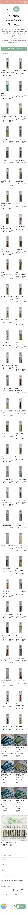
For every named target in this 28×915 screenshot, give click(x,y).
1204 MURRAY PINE (6, 117)
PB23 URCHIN (19, 500)
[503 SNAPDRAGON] (7, 242)
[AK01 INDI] (7, 696)
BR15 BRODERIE (7, 479)
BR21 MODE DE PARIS (7, 682)
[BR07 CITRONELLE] (7, 515)
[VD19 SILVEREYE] (20, 628)
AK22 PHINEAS (20, 479)
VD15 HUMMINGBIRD (20, 273)
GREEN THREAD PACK (9, 842)
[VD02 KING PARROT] (7, 584)
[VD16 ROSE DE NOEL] (7, 403)
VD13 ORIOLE (19, 726)
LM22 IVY (18, 204)
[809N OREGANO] (20, 63)
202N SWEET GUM (6, 205)
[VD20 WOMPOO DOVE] (7, 650)
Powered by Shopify (14, 905)
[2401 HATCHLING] (7, 493)
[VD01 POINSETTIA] (20, 696)
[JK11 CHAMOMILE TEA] (7, 265)
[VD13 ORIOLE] (20, 719)
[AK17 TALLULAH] (20, 584)
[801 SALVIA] (20, 173)
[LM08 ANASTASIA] (20, 335)
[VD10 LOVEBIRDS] (20, 561)
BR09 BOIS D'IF (7, 726)
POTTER (17, 139)
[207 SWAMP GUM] (20, 289)
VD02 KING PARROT (5, 592)
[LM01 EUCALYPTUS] (7, 449)
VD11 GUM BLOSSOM (18, 547)
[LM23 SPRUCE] (20, 152)
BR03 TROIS (5, 569)
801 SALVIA (18, 181)
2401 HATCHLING (6, 501)
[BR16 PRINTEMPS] (20, 515)
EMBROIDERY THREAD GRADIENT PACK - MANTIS (20, 750)
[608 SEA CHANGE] (7, 86)
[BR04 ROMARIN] (20, 650)
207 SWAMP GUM (18, 298)
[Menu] (2, 9)
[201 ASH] (20, 449)
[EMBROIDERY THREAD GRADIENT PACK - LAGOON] (7, 740)
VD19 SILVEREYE (18, 636)
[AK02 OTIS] (20, 607)
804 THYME (5, 320)
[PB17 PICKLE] (20, 242)
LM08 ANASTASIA (18, 343)
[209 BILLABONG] (7, 358)
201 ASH (17, 456)
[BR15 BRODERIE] (7, 472)
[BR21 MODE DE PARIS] (7, 673)
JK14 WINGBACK (18, 389)
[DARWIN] (7, 131)
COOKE (4, 160)
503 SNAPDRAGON (6, 250)
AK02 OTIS (18, 614)
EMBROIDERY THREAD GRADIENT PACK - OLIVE (19, 777)
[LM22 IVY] (20, 196)
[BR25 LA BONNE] (7, 538)
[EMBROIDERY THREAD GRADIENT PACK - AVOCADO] (20, 793)
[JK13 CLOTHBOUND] (7, 219)
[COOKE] (7, 152)
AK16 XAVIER (6, 388)
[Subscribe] (25, 876)
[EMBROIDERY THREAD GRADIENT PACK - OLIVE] (20, 766)
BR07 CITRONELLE (6, 524)
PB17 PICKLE (19, 249)
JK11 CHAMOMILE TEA (6, 274)
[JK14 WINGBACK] (20, 380)
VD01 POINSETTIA (19, 705)
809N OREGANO (20, 71)
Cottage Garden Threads (13, 901)
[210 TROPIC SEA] (7, 173)
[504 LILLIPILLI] (20, 673)
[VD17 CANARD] (7, 289)
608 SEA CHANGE (4, 94)
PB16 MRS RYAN (7, 614)
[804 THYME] (7, 312)
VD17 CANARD (6, 297)
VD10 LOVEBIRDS (18, 570)
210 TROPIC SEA (5, 182)
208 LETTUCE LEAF (19, 366)
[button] (7, 9)
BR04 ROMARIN (20, 658)
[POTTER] (20, 131)
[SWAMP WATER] (20, 403)
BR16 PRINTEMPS (18, 524)
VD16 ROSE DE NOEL (6, 412)
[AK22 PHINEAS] (20, 472)
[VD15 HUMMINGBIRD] (20, 265)
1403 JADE (5, 342)
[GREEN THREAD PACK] (14, 828)
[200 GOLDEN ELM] (20, 312)
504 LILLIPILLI (20, 681)
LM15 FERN (5, 434)
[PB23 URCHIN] (20, 493)
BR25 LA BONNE (7, 546)
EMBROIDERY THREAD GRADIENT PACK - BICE (6, 777)
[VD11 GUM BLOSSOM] (20, 538)
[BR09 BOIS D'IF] (7, 719)
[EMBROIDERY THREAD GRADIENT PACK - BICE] (7, 766)
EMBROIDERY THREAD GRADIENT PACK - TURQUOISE (6, 804)
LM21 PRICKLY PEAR (6, 636)
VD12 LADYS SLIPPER (19, 435)
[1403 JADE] (7, 335)
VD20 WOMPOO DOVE (7, 659)
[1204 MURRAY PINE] (7, 109)
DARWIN (4, 139)
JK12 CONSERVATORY (7, 71)
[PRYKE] (20, 86)
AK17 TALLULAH (20, 591)
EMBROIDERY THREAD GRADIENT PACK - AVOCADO (19, 804)
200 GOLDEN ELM (19, 321)
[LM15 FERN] (7, 426)
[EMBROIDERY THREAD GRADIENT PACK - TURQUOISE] (7, 793)
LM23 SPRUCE (19, 160)
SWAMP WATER (20, 411)
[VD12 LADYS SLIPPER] (20, 426)
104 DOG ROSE (19, 227)
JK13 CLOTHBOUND (6, 227)
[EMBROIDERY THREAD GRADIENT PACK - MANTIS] (20, 740)
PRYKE (17, 93)
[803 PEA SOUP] (20, 109)
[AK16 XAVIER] (7, 380)
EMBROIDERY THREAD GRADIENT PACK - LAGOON (7, 750)
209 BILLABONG (7, 365)
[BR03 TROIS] (7, 561)
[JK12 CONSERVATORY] (7, 63)
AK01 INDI (5, 704)
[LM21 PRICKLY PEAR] (7, 628)
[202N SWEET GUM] (7, 196)
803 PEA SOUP (19, 116)
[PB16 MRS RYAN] (7, 607)
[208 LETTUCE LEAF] (20, 358)
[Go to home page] (16, 9)
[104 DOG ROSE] (20, 219)
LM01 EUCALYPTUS (6, 457)
